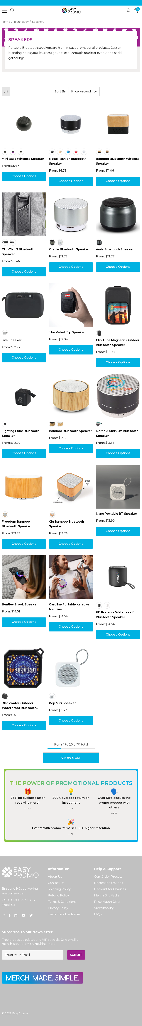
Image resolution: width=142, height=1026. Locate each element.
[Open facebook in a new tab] (9, 915)
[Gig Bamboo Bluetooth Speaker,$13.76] (71, 487)
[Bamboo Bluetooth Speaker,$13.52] (71, 396)
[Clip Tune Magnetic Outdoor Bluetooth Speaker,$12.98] (118, 305)
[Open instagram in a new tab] (4, 915)
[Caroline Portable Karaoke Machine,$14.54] (71, 577)
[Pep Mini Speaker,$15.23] (71, 668)
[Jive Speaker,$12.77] (24, 305)
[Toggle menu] (4, 10)
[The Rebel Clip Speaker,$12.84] (71, 305)
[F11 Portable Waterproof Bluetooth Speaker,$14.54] (118, 577)
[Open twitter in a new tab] (31, 915)
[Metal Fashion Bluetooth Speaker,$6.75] (71, 124)
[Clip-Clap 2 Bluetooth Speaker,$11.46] (24, 214)
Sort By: (60, 91)
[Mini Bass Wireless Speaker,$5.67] (24, 124)
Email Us (8, 905)
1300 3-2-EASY (24, 900)
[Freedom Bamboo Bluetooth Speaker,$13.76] (24, 487)
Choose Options (24, 176)
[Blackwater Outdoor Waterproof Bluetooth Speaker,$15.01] (24, 668)
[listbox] (84, 91)
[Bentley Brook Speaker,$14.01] (24, 577)
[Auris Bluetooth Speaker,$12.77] (118, 214)
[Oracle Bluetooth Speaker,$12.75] (71, 214)
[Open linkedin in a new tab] (16, 915)
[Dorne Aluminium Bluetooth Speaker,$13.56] (118, 396)
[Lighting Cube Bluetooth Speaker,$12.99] (24, 396)
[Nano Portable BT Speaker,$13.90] (118, 487)
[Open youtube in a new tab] (24, 915)
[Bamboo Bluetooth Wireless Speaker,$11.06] (118, 124)
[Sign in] (128, 10)
